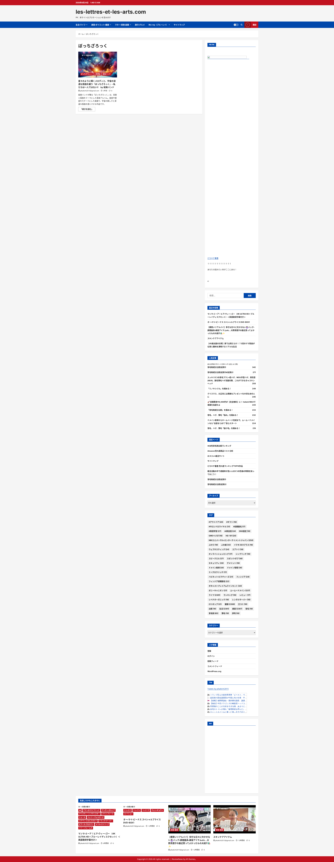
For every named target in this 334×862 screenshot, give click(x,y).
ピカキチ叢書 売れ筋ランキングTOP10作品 (225, 466)
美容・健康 (174, 830)
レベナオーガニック (219, 599)
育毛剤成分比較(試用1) (216, 367)
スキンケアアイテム (215, 338)
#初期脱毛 (239, 526)
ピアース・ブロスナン (86, 824)
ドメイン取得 (216, 567)
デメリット (233, 563)
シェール (82, 817)
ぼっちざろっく (86, 74)
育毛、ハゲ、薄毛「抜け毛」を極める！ (223, 428)
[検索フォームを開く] (241, 24)
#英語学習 (215, 531)
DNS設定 (244, 531)
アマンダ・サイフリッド (91, 810)
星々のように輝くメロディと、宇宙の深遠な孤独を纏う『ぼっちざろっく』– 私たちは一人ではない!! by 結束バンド (97, 84)
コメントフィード (214, 666)
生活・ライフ (80, 25)
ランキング (229, 595)
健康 (230, 604)
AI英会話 (230, 531)
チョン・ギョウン (157, 810)
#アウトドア (216, 522)
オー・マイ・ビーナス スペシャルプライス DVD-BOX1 (228, 322)
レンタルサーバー (241, 599)
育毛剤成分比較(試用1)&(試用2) (220, 372)
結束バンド (107, 74)
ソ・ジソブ (145, 810)
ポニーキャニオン (218, 590)
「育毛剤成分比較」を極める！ (220, 410)
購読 (254, 25)
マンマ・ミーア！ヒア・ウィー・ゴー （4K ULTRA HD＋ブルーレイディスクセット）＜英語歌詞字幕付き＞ (99, 836)
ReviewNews (177, 859)
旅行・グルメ (140, 25)
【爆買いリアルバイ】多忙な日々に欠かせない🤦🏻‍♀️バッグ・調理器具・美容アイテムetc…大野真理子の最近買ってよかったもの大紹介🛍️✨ (230, 330)
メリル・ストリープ (102, 824)
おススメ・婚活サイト (216, 456)
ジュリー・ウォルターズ (96, 817)
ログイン (211, 656)
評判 (235, 613)
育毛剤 (213, 613)
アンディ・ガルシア (108, 810)
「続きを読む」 (87, 109)
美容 (237, 609)
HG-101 (231, 536)
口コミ (242, 604)
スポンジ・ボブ (235, 558)
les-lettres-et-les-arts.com (111, 11)
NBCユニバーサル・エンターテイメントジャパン (231, 540)
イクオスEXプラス (243, 545)
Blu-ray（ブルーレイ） (158, 25)
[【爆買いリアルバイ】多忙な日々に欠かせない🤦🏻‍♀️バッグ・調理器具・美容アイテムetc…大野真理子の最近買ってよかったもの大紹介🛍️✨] (189, 819)
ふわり (213, 545)
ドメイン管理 (234, 567)
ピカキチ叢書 (212, 258)
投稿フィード (212, 661)
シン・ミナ (127, 810)
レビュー (245, 595)
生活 (224, 609)
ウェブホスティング (219, 549)
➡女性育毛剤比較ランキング (219, 446)
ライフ (214, 595)
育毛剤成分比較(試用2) (216, 484)
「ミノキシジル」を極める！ (219, 388)
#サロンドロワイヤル (219, 526)
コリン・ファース (108, 814)
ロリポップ (215, 604)
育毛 (249, 609)
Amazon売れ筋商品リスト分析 (220, 451)
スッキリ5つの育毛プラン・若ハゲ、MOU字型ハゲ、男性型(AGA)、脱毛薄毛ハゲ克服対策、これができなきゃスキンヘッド (231, 380)
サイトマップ (179, 25)
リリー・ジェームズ (85, 828)
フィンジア (242, 577)
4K (80, 810)
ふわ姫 (226, 545)
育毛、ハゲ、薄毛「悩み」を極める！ (222, 415)
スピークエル (216, 558)
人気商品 (97, 74)
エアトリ (237, 549)
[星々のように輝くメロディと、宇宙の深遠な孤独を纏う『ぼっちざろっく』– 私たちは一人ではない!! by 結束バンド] (97, 64)
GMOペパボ (215, 536)
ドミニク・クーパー (105, 821)
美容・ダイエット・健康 (100, 25)
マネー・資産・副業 (122, 25)
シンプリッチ (243, 554)
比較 (212, 609)
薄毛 (225, 613)
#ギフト (231, 522)
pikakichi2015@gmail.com (89, 91)
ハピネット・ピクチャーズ (221, 577)
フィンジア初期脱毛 (219, 581)
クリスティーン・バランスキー (89, 814)
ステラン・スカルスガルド (88, 821)
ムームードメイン (240, 590)
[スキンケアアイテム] (234, 819)
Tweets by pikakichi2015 (218, 689)
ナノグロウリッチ (218, 572)
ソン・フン (136, 810)
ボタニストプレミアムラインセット (225, 586)
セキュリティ (216, 563)
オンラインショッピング (220, 554)
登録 (209, 651)
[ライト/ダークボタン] (236, 24)
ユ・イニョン (128, 814)
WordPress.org (214, 671)
